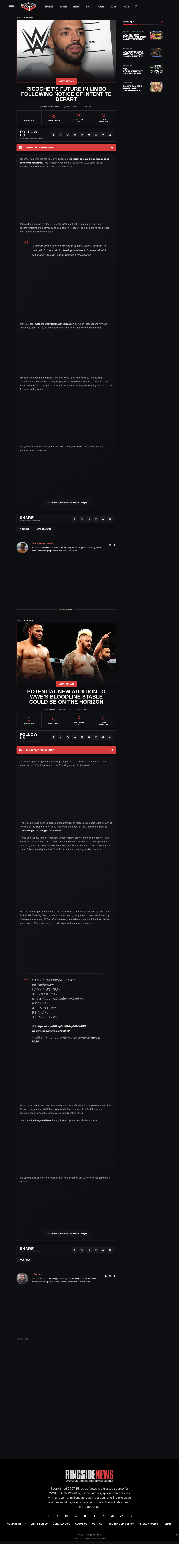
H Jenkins (51, 710)
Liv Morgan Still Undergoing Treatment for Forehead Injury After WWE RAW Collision (133, 88)
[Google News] (67, 134)
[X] (60, 134)
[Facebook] (53, 134)
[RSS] (131, 1516)
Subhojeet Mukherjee (50, 107)
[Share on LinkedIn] (89, 519)
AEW (76, 6)
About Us (81, 1524)
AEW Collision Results (133, 31)
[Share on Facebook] (74, 519)
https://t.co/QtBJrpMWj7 (52, 1026)
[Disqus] (66, 1383)
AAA (101, 6)
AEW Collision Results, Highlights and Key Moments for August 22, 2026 (134, 37)
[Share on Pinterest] (96, 519)
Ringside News (43, 1120)
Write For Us (39, 1524)
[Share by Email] (110, 519)
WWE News (28, 17)
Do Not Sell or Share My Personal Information (89, 1539)
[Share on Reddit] (103, 519)
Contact (98, 1524)
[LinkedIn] (74, 134)
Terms (167, 1524)
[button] (136, 6)
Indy (126, 6)
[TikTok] (121, 1516)
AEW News (127, 48)
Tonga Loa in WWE (50, 830)
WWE (63, 6)
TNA (89, 6)
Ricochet (24, 529)
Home (49, 6)
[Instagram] (96, 134)
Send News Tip (16, 1524)
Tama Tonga (27, 830)
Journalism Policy (121, 1524)
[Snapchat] (103, 134)
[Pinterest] (82, 134)
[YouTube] (89, 134)
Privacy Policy (149, 1524)
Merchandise (61, 1524)
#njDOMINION (77, 1026)
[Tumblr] (94, 1516)
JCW (113, 6)
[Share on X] (82, 519)
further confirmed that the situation (54, 324)
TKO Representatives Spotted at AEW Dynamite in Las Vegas (133, 71)
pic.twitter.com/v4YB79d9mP (51, 1030)
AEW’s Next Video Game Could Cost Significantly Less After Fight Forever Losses (134, 54)
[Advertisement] (40, 355)
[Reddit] (110, 134)
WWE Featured (44, 529)
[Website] (105, 1276)
